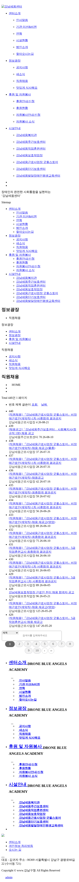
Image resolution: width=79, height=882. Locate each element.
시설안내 (15, 274)
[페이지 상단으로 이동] (2, 857)
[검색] (58, 634)
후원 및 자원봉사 (20, 254)
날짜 (44, 404)
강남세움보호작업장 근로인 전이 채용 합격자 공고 (41, 592)
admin (8, 877)
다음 (45, 651)
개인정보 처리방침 (21, 845)
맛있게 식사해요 (19, 368)
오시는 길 (15, 849)
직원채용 (15, 364)
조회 (35, 404)
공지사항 (15, 356)
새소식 (13, 360)
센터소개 (15, 208)
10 (37, 650)
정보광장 (15, 235)
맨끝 (51, 651)
